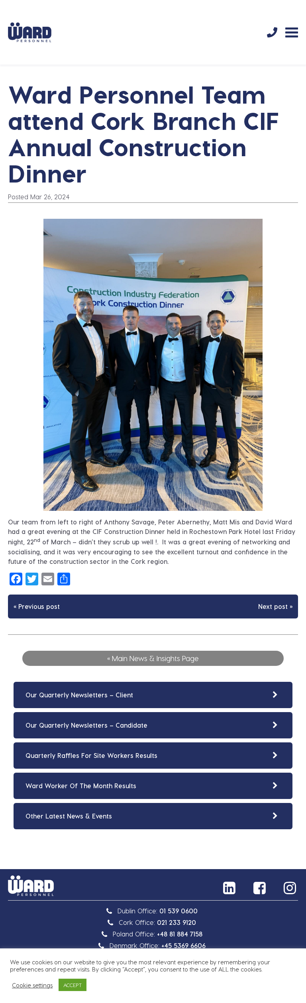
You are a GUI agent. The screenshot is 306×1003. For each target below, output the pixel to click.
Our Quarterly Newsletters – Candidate (86, 725)
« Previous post (37, 606)
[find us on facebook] (260, 888)
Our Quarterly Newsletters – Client (79, 695)
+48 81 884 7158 (179, 934)
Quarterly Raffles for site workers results (91, 755)
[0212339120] (272, 32)
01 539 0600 (178, 911)
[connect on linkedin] (230, 888)
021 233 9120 (176, 922)
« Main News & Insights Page (153, 658)
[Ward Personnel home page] (29, 32)
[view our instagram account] (291, 888)
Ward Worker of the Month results (81, 785)
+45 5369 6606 (183, 945)
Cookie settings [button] (32, 985)
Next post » (275, 606)
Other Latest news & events (69, 816)
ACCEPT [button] (72, 985)
